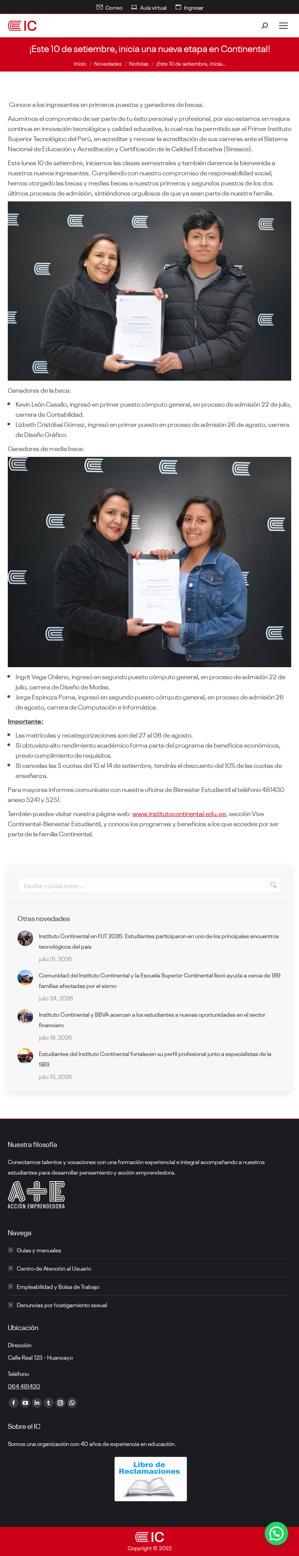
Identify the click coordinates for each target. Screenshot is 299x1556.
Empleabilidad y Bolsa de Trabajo (58, 1286)
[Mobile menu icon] (283, 25)
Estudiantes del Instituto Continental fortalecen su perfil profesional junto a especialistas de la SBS (155, 1058)
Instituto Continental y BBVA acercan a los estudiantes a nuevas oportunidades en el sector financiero (152, 1019)
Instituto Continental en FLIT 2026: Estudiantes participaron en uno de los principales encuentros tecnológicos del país (159, 940)
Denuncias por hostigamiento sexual (62, 1304)
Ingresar (194, 7)
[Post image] (25, 938)
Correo (114, 7)
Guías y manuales (39, 1249)
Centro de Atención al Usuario (54, 1268)
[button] (276, 1533)
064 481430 (24, 1385)
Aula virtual (153, 7)
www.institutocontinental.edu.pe (179, 813)
